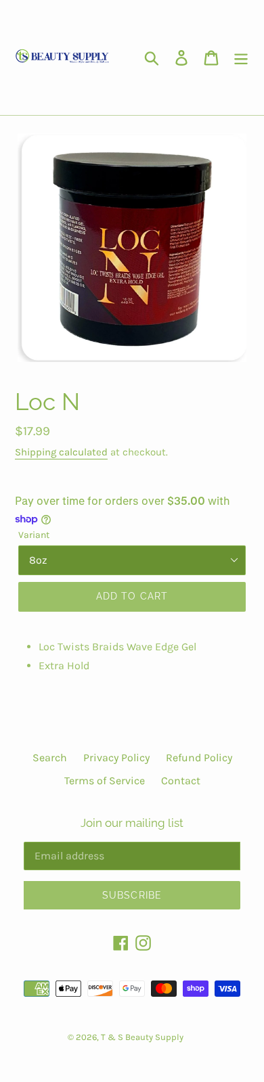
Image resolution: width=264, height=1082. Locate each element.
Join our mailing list (132, 823)
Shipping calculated (61, 452)
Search (49, 757)
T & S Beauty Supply (142, 1037)
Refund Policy (199, 757)
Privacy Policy (116, 757)
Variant (33, 535)
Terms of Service (104, 780)
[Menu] (241, 58)
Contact (180, 780)
